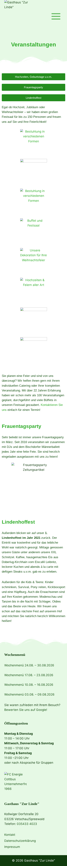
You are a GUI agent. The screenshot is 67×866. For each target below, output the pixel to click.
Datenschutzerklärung (20, 841)
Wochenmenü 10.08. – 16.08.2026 (28, 684)
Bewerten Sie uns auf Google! (25, 710)
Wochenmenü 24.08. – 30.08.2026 (29, 665)
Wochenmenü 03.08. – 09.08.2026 (29, 694)
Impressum (12, 847)
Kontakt (9, 834)
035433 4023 (27, 824)
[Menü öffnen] (56, 16)
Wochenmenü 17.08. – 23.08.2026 (28, 675)
